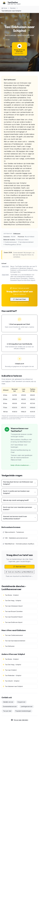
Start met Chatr (21, 299)
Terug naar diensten (21, 720)
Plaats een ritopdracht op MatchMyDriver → (19, 576)
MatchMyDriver (24, 222)
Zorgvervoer (21, 702)
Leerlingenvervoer (26, 706)
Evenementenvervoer (10, 706)
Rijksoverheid (23, 205)
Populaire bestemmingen (23, 711)
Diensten (13, 8)
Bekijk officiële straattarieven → (20, 465)
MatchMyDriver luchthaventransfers (17, 224)
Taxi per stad (7, 711)
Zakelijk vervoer (8, 702)
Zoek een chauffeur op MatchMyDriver (21, 572)
